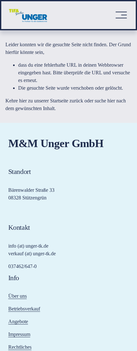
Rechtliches (20, 347)
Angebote (18, 321)
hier (23, 100)
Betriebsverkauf (24, 308)
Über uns (17, 296)
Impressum (19, 334)
